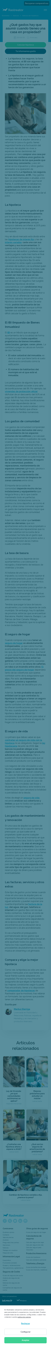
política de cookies (24, 1317)
